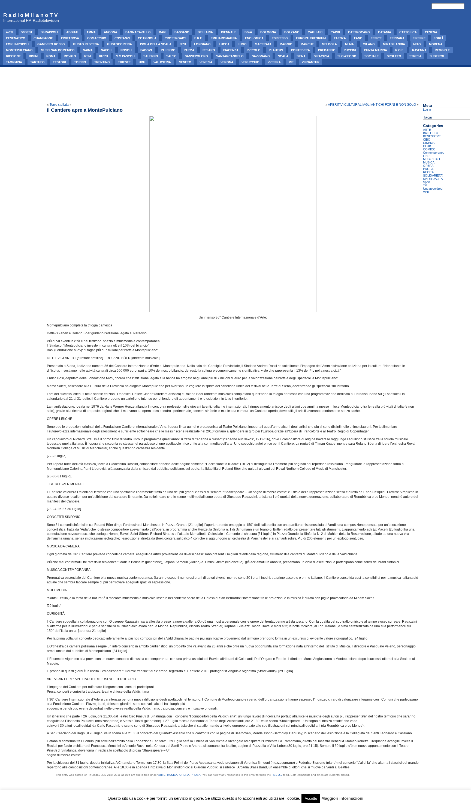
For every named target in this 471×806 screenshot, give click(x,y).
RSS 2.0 (277, 774)
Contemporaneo (433, 152)
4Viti (9, 32)
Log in (427, 109)
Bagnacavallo (138, 32)
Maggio (286, 44)
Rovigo (70, 56)
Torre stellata (59, 105)
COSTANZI (122, 38)
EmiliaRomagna (224, 38)
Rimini (33, 56)
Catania (384, 32)
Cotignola (147, 38)
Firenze (419, 38)
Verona (227, 62)
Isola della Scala (155, 44)
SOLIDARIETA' (433, 175)
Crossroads (175, 38)
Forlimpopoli (17, 44)
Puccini (350, 50)
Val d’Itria (162, 62)
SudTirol (437, 56)
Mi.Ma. (350, 44)
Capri (335, 32)
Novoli (126, 50)
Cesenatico (15, 38)
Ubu (142, 62)
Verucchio (250, 62)
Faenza (340, 38)
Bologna (268, 32)
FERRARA (397, 38)
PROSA (196, 774)
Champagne (43, 38)
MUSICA (172, 774)
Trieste (124, 62)
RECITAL (429, 172)
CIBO (426, 139)
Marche (307, 44)
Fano (358, 38)
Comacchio (96, 38)
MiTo (417, 44)
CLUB (427, 146)
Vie (291, 62)
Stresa (415, 56)
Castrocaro (359, 32)
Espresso (280, 38)
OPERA (184, 774)
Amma (91, 32)
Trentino (102, 62)
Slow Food (346, 56)
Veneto (185, 62)
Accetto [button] (311, 798)
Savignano (261, 56)
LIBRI (426, 155)
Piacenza (230, 50)
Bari (162, 32)
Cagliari (315, 32)
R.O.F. (399, 50)
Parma (189, 50)
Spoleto (394, 56)
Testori (59, 62)
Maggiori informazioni (342, 798)
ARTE (161, 774)
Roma (51, 56)
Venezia (206, 62)
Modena (435, 44)
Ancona (110, 32)
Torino (80, 62)
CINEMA (428, 142)
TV (425, 185)
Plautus (276, 50)
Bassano (181, 32)
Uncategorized (432, 188)
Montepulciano (19, 50)
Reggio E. (443, 50)
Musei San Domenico (58, 50)
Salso (171, 56)
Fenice (376, 38)
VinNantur (310, 62)
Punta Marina (375, 50)
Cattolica (408, 32)
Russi (103, 56)
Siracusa (321, 56)
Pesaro (209, 50)
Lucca (224, 44)
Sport (426, 182)
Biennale (228, 32)
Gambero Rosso (51, 44)
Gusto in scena (86, 44)
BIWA (248, 32)
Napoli (106, 50)
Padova (146, 50)
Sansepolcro (196, 56)
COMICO (429, 149)
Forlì (438, 38)
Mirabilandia (394, 44)
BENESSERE (432, 136)
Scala (283, 56)
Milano (369, 44)
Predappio (327, 50)
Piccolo (254, 50)
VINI (426, 191)
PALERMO (168, 50)
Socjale (371, 56)
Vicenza (274, 62)
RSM (87, 56)
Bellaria (205, 32)
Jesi (183, 44)
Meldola (329, 44)
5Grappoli (49, 32)
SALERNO (150, 56)
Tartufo (37, 62)
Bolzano (292, 32)
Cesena (431, 32)
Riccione (13, 56)
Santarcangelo (230, 56)
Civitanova (70, 38)
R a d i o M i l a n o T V (30, 15)
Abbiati (72, 32)
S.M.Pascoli (125, 56)
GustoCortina (119, 44)
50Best (26, 32)
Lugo (242, 44)
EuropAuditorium (311, 38)
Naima (88, 50)
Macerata (263, 44)
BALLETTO (430, 133)
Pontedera (300, 50)
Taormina (14, 62)
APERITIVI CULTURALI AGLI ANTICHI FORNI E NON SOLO (372, 105)
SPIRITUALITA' (433, 178)
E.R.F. (198, 38)
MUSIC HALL (432, 159)
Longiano (202, 44)
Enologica (254, 38)
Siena (301, 56)
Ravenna (419, 50)
